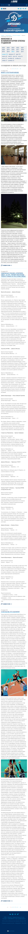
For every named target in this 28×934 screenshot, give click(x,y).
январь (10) (5, 54)
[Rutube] (25, 8)
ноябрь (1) (4, 60)
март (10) (18, 54)
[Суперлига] (14, 1)
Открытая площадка (16, 35)
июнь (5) (15, 56)
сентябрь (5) (11, 58)
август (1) (4, 58)
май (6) (10, 56)
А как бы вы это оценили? (10, 612)
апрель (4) (4, 56)
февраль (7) (12, 54)
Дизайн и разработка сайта (8, 923)
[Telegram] (23, 8)
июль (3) (20, 56)
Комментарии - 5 (7, 265)
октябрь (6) (18, 58)
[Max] (21, 8)
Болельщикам (8, 35)
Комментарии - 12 (7, 901)
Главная (2, 35)
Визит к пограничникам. (10, 72)
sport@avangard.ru (21, 918)
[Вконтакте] (18, 8)
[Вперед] (20, 69)
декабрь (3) (11, 60)
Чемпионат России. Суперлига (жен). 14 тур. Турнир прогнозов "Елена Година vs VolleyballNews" (13, 274)
